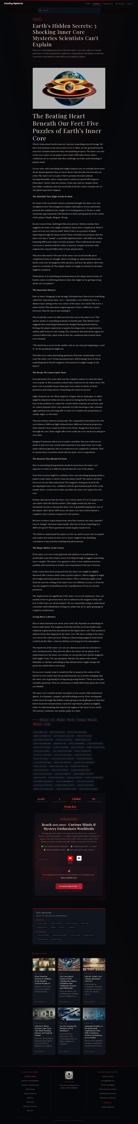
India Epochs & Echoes (108, 1098)
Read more (40, 1002)
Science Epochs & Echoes (108, 1089)
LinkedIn (62, 720)
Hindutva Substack (108, 1107)
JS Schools (71, 927)
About (130, 4)
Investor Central (42, 923)
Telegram (93, 720)
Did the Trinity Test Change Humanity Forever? (93, 978)
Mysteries (120, 4)
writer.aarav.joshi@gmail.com (69, 1085)
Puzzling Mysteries (89, 935)
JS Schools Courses (30, 1106)
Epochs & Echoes (42, 927)
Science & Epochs (42, 939)
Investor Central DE (72, 923)
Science (96, 4)
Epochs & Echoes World (59, 935)
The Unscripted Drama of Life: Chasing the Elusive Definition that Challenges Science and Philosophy (68, 982)
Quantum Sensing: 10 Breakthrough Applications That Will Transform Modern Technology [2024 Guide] (94, 1032)
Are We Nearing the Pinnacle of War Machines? (68, 1028)
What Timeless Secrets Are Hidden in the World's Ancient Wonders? (43, 979)
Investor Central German (30, 1085)
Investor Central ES (56, 923)
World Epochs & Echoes (108, 1093)
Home (87, 4)
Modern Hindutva (56, 939)
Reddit (72, 720)
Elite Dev (62, 927)
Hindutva (53, 927)
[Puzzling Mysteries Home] (13, 3)
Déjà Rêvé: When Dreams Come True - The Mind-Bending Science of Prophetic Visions (44, 1030)
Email (48, 724)
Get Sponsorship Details (68, 886)
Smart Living (85, 923)
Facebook (45, 720)
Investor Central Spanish (30, 1081)
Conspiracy (108, 4)
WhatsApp (82, 720)
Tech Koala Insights (43, 935)
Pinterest (38, 724)
